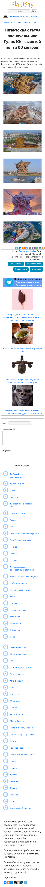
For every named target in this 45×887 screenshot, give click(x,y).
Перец (13, 490)
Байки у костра (17, 674)
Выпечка (14, 781)
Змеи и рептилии (18, 647)
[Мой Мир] (40, 248)
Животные (15, 701)
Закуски (14, 795)
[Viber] (33, 248)
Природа (14, 694)
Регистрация (15, 16)
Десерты (14, 774)
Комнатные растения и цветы (24, 576)
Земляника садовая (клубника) (25, 533)
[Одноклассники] (23, 248)
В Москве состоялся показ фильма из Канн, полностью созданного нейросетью (22, 412)
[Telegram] (26, 248)
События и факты (18, 583)
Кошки (13, 661)
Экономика (15, 623)
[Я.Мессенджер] (16, 248)
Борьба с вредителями (21, 540)
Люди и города (17, 714)
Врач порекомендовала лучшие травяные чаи (22, 350)
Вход (25, 16)
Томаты (13, 553)
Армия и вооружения (20, 590)
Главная (6, 22)
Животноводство (18, 654)
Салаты (13, 788)
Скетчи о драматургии (21, 667)
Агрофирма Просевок (20, 808)
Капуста (14, 497)
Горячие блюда (17, 748)
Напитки (14, 768)
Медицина (15, 617)
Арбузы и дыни (17, 483)
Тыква (13, 520)
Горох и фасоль (17, 513)
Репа (12, 527)
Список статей (29, 22)
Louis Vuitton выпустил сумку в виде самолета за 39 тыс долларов (22, 381)
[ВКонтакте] (19, 248)
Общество (15, 630)
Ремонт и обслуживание (21, 728)
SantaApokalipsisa (27, 251)
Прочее (13, 547)
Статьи (13, 741)
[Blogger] (43, 248)
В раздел (15, 22)
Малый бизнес (17, 721)
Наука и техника (18, 610)
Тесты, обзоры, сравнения (22, 734)
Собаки (13, 637)
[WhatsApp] (36, 248)
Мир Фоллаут (16, 681)
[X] (30, 248)
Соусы (13, 761)
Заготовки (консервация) (22, 754)
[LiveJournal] (21, 882)
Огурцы (13, 560)
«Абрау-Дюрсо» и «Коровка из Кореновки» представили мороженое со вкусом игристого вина (22, 317)
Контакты (34, 16)
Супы (12, 801)
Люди (12, 596)
